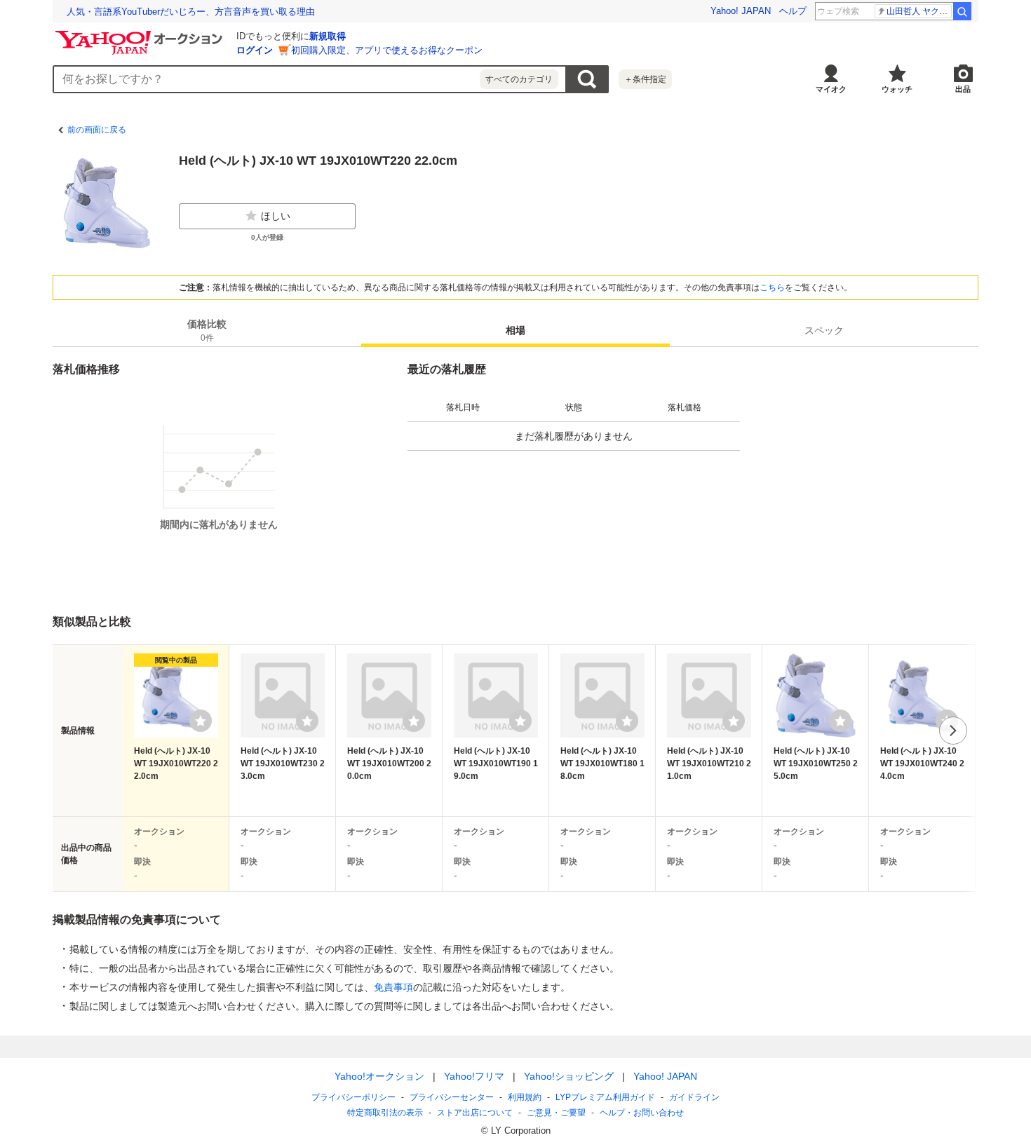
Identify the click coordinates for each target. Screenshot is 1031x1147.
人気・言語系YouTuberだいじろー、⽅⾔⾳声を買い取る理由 (191, 11)
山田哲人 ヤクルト (919, 11)
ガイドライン (694, 1097)
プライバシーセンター (452, 1097)
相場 (515, 330)
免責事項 (393, 987)
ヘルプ (793, 11)
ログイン (254, 50)
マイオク (831, 89)
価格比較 (207, 330)
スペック (824, 330)
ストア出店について (475, 1113)
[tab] (207, 330)
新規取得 (327, 36)
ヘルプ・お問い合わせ (642, 1113)
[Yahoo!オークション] (141, 34)
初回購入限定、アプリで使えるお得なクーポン (387, 50)
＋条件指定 (645, 79)
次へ (953, 731)
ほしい (275, 216)
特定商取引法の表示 (385, 1113)
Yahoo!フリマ (474, 1076)
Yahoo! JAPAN (740, 11)
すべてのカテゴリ (519, 79)
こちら (772, 287)
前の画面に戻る (96, 130)
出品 (963, 89)
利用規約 (524, 1097)
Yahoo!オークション (379, 1076)
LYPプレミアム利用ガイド (605, 1097)
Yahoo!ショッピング (569, 1076)
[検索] (962, 11)
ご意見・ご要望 (556, 1113)
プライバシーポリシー (353, 1097)
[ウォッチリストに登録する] (200, 721)
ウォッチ (897, 89)
